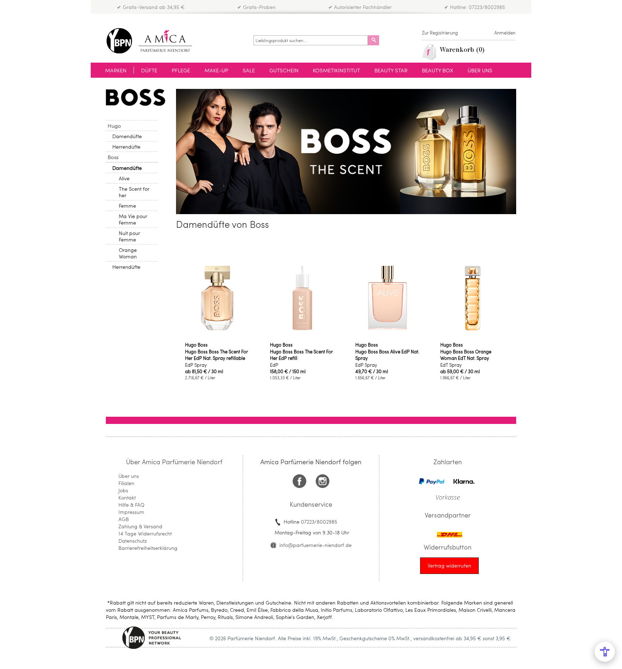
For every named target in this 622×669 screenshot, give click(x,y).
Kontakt (127, 497)
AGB (123, 519)
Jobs (123, 490)
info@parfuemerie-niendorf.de (315, 545)
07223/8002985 (319, 521)
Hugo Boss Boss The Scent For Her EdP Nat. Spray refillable (216, 354)
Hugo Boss (196, 345)
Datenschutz (132, 540)
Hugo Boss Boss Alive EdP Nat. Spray (387, 354)
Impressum (131, 511)
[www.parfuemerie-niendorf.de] (155, 41)
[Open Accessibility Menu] (605, 652)
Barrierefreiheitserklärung (147, 547)
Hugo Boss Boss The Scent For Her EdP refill (301, 354)
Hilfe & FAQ (131, 504)
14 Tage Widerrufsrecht (145, 533)
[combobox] (310, 40)
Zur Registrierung (440, 33)
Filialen (126, 483)
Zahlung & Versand (140, 526)
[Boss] (135, 97)
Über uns (128, 476)
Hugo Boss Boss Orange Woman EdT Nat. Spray (465, 354)
